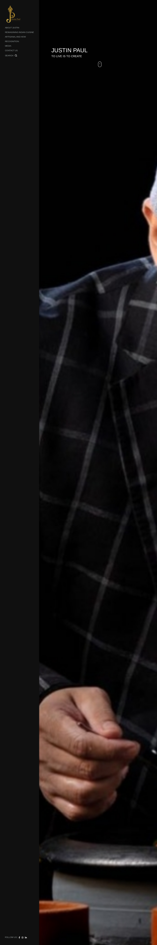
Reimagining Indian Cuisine (19, 32)
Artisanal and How (15, 37)
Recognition (12, 41)
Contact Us (11, 50)
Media (8, 46)
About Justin (12, 28)
